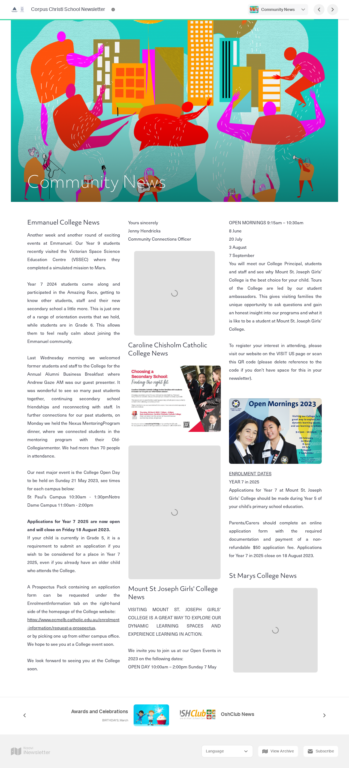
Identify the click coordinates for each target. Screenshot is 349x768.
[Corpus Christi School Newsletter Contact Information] (113, 9)
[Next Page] (332, 9)
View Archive (282, 751)
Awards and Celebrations (99, 711)
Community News (278, 10)
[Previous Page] (319, 9)
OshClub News (237, 714)
